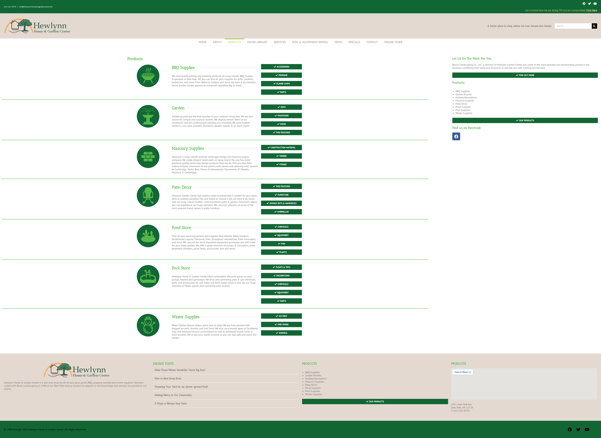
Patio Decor (461, 103)
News (338, 42)
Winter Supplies (463, 113)
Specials (354, 42)
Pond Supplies (463, 106)
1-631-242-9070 (460, 410)
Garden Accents (463, 94)
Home (202, 42)
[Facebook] (584, 3)
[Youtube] (595, 3)
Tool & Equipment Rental (310, 42)
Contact (372, 42)
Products (234, 42)
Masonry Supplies (464, 100)
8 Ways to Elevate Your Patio (171, 403)
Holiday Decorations (466, 97)
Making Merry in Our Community (173, 395)
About (217, 42)
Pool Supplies (462, 109)
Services (280, 42)
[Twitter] (590, 3)
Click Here (591, 10)
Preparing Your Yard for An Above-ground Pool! (181, 386)
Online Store (393, 42)
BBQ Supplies (462, 91)
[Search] (594, 26)
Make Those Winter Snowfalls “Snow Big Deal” (180, 369)
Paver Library (257, 42)
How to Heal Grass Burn (168, 378)
